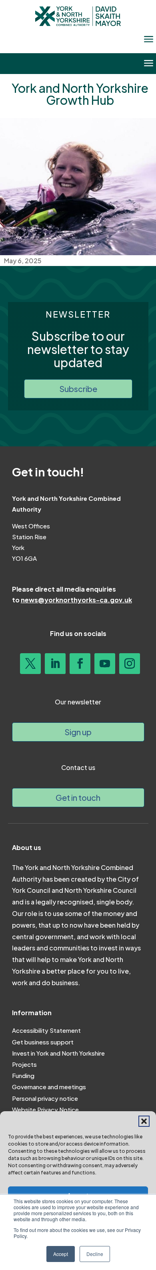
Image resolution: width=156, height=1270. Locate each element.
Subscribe (78, 389)
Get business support (43, 1042)
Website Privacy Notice (45, 1109)
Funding (23, 1075)
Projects (24, 1064)
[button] (144, 1121)
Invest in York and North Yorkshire (58, 1053)
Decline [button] (94, 1253)
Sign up (78, 732)
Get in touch (78, 797)
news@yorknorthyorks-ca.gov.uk (76, 600)
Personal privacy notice (45, 1098)
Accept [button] (60, 1253)
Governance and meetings (49, 1086)
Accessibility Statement (46, 1030)
